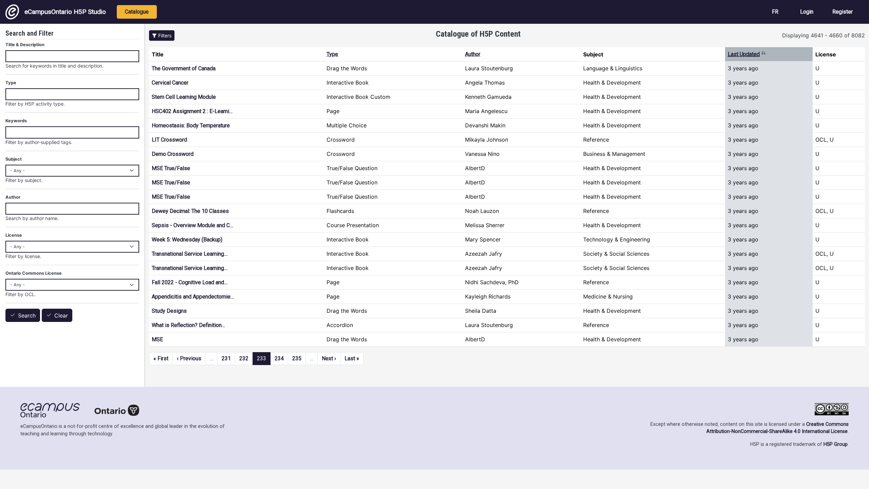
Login (806, 11)
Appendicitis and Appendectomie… (193, 296)
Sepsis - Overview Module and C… (192, 225)
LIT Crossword (169, 140)
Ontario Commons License (33, 273)
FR (775, 11)
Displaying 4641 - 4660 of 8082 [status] (823, 35)
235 (296, 358)
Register (842, 11)
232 (243, 358)
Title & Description (24, 44)
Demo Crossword (172, 154)
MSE (157, 339)
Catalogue (137, 11)
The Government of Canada (184, 68)
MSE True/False (171, 168)
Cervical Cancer (170, 82)
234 (279, 358)
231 (226, 358)
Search (27, 315)
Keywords (16, 120)
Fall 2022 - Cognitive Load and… (189, 282)
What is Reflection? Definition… (188, 325)
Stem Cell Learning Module (184, 97)
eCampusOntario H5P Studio (65, 12)
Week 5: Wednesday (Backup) (187, 239)
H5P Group (836, 444)
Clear (61, 315)
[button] (161, 35)
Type (332, 54)
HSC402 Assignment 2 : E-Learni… (192, 111)
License (13, 235)
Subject (13, 159)
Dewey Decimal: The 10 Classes (190, 211)
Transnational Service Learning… (189, 254)
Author (472, 54)
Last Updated (747, 54)
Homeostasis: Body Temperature (191, 125)
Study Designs (169, 311)
